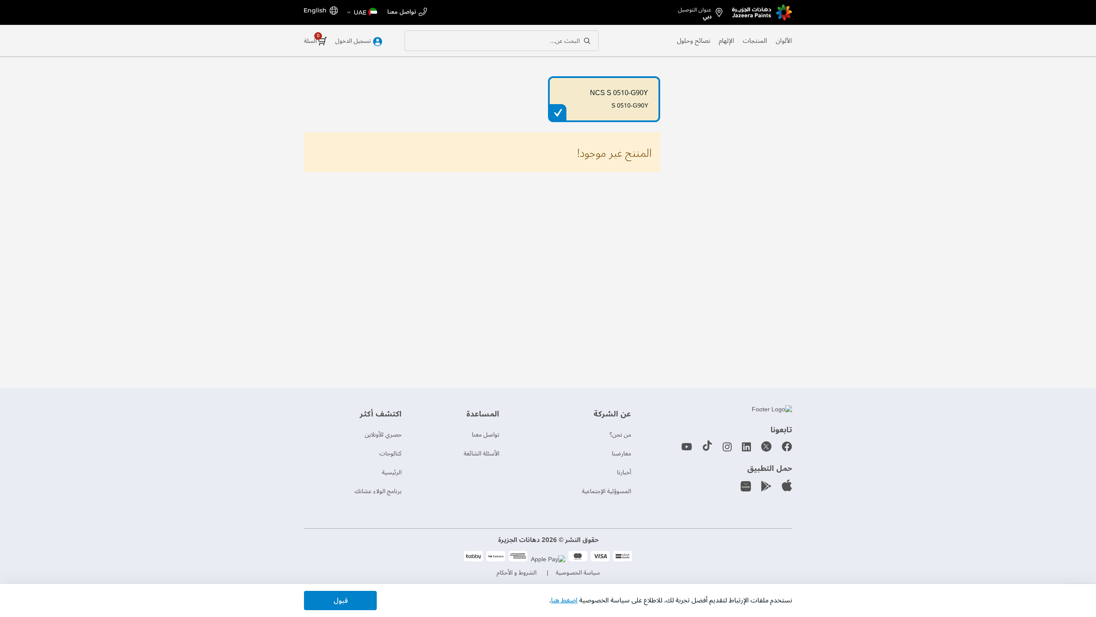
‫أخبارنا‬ (624, 472)
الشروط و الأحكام (516, 572)
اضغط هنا (564, 600)
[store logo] (762, 12)
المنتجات (755, 41)
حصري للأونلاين (383, 434)
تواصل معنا (401, 12)
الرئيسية (392, 472)
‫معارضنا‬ (621, 453)
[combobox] (502, 40)
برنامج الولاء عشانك (378, 491)
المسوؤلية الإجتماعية (606, 491)
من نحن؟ (620, 434)
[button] (361, 12)
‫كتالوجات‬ (390, 453)
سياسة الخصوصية (578, 572)
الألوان (784, 41)
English (315, 10)
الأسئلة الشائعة (481, 453)
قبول (341, 600)
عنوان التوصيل (695, 11)
